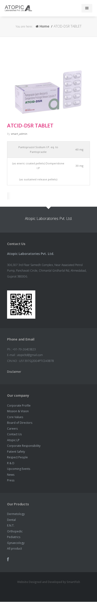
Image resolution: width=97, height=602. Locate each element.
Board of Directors (19, 423)
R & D (10, 463)
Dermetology (16, 514)
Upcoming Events (18, 469)
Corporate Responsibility (23, 446)
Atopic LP (13, 440)
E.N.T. (10, 525)
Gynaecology (15, 543)
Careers (12, 429)
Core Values (15, 417)
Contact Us (14, 434)
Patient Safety (16, 452)
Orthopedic (15, 531)
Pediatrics (13, 537)
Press (10, 480)
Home (44, 26)
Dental (11, 520)
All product (14, 549)
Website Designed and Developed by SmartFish (48, 582)
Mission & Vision (18, 411)
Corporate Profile (19, 406)
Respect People (17, 457)
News (10, 475)
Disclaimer (14, 372)
